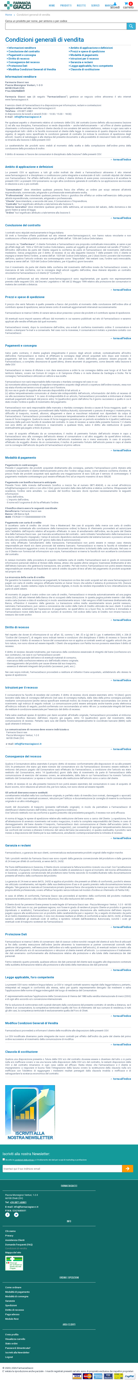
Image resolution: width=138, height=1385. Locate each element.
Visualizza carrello (15, 1339)
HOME (52, 5)
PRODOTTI (66, 5)
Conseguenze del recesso (24, 62)
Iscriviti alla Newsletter (17, 1352)
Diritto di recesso (18, 58)
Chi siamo (10, 1231)
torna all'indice (121, 159)
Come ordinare (13, 1287)
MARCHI (109, 5)
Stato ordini (11, 1343)
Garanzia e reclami (81, 62)
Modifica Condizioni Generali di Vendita (32, 69)
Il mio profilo (12, 1334)
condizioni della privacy (25, 1159)
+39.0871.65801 (18, 1202)
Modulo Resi (12, 1319)
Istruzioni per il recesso (84, 58)
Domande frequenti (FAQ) (19, 1244)
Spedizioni (11, 1305)
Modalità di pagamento (84, 55)
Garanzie (10, 1301)
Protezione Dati (17, 65)
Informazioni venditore (22, 47)
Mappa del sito (13, 1252)
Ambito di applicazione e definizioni (91, 47)
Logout (9, 1357)
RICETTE (81, 5)
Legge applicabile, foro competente (91, 65)
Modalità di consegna (16, 1296)
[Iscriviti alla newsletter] (30, 1112)
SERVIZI (95, 5)
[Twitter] (16, 1214)
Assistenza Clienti (14, 1240)
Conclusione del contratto (24, 51)
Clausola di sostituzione (85, 69)
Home (8, 14)
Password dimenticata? (17, 1348)
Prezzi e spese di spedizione (87, 51)
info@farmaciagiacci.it (27, 116)
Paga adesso (12, 1314)
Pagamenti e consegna (22, 55)
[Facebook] (8, 1214)
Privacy (9, 1235)
